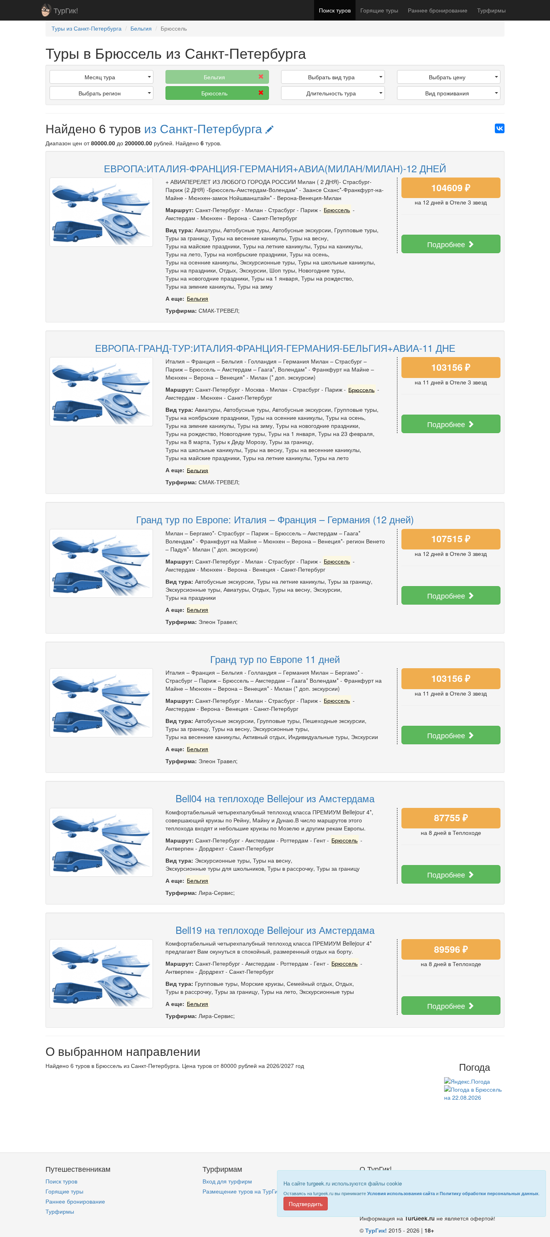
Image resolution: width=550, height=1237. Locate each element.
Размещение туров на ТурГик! (242, 1191)
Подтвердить (306, 1204)
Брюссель (214, 93)
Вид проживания (447, 93)
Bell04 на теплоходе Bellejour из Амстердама (275, 798)
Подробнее (447, 244)
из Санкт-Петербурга (204, 128)
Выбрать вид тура (331, 77)
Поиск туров (335, 10)
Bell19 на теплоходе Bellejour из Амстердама (275, 930)
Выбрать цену (447, 77)
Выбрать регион (100, 93)
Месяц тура (100, 77)
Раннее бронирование (437, 10)
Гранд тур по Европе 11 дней (275, 659)
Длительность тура (331, 93)
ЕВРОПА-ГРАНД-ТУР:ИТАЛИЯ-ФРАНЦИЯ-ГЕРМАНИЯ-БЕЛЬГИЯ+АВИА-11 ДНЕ (275, 348)
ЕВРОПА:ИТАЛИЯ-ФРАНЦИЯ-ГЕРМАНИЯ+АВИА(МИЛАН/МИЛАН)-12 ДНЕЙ (275, 168)
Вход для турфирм (227, 1181)
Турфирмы (491, 10)
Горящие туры (379, 10)
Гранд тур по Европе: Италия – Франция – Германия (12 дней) (275, 519)
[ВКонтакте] (500, 128)
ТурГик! (66, 10)
